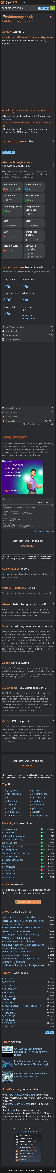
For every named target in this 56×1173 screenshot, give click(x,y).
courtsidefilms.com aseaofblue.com (21, 917)
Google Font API (13, 189)
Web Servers (32, 195)
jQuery (31, 253)
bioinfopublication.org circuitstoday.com (23, 945)
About (40, 1170)
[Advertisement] (28, 77)
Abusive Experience (28, 588)
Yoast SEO (11, 236)
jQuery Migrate (34, 256)
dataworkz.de (9, 877)
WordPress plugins (31, 233)
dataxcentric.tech (11, 856)
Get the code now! (28, 1131)
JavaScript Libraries (32, 247)
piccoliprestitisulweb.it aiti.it (17, 955)
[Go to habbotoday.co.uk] (32, 21)
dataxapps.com (10, 849)
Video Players (11, 246)
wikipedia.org (13, 812)
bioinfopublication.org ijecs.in (17, 948)
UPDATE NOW (28, 546)
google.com (13, 790)
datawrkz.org (8, 867)
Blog (25, 1170)
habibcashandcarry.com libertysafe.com (23, 965)
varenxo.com (8, 863)
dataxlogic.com (9, 829)
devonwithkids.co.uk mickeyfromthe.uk (22, 927)
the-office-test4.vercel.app (15, 853)
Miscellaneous (33, 184)
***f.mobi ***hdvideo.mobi (16, 938)
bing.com (11, 804)
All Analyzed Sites (14, 1170)
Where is (28, 604)
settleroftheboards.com (14, 836)
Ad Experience (28, 568)
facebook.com (14, 794)
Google (28, 662)
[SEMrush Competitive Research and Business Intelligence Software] (14, 437)
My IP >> (49, 1032)
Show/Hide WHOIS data (18, 1104)
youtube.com (38, 790)
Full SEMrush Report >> (44, 531)
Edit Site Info (8, 152)
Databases (9, 195)
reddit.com (37, 801)
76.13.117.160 (8, 1026)
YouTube (10, 250)
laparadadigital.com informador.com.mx (23, 921)
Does (28, 626)
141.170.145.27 (9, 1013)
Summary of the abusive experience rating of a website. (27, 593)
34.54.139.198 (8, 1016)
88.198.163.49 (8, 1020)
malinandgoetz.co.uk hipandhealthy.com (23, 934)
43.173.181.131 (8, 1002)
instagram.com (39, 794)
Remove (11, 1110)
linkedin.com (38, 804)
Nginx (30, 200)
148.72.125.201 (9, 989)
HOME (24, 2)
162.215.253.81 (9, 1023)
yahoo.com (37, 808)
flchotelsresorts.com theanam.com (21, 941)
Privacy (32, 1170)
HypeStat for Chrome (30, 902)
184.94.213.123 (9, 999)
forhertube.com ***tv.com (16, 951)
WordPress (11, 225)
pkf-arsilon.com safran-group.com (20, 958)
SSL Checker (28, 687)
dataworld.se (8, 870)
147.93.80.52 (8, 982)
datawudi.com (9, 873)
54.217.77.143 (8, 996)
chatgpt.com (13, 808)
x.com (10, 797)
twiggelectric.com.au (12, 846)
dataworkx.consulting (12, 839)
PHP (30, 214)
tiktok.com (12, 801)
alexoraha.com (9, 843)
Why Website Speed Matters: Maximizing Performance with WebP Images (31, 1052)
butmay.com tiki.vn (12, 924)
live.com (36, 812)
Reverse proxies (12, 206)
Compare (45, 8)
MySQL (9, 200)
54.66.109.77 (8, 978)
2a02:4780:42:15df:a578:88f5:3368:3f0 (21, 1006)
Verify (28, 721)
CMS (6, 220)
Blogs (29, 220)
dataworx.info (9, 832)
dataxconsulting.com (12, 860)
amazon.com (38, 797)
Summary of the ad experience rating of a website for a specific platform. (27, 575)
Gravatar (32, 189)
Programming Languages (33, 208)
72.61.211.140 (8, 985)
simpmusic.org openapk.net (17, 931)
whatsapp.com (39, 815)
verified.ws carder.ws (13, 962)
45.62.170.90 (8, 992)
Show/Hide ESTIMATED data (21, 1094)
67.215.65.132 (8, 119)
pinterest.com (14, 815)
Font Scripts (10, 184)
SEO (6, 232)
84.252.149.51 (8, 1009)
